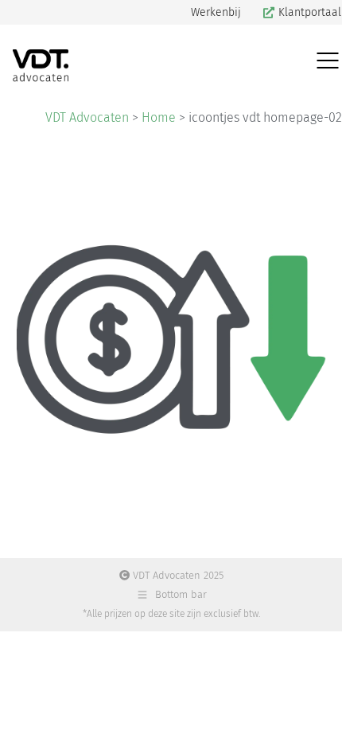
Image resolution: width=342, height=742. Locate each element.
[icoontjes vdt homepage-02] (171, 339)
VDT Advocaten (87, 117)
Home (159, 117)
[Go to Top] (318, 718)
